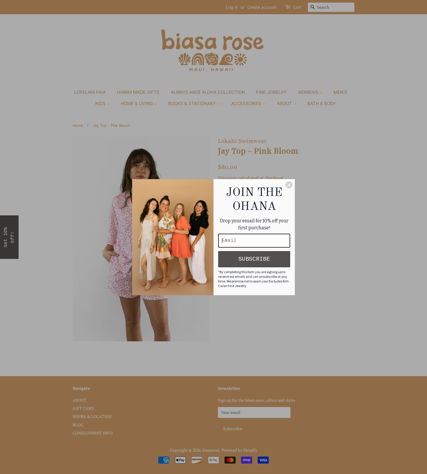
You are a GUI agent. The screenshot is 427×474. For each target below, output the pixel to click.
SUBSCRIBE (254, 259)
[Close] (289, 184)
